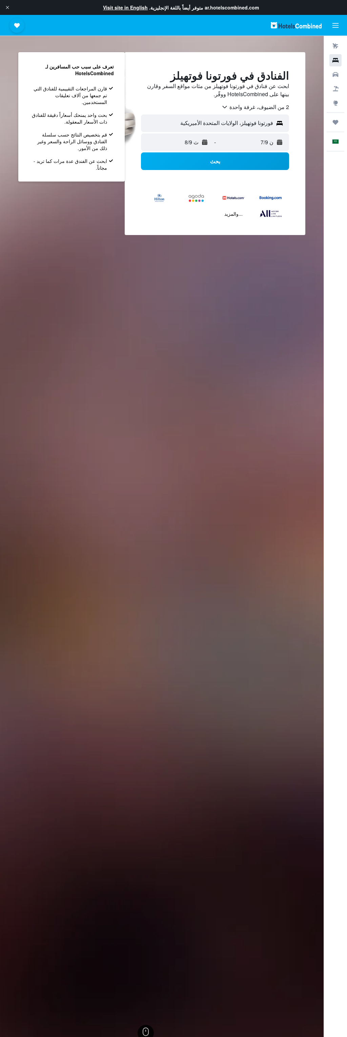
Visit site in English (125, 7)
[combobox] (255, 107)
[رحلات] (335, 122)
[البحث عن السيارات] (335, 74)
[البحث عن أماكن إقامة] (335, 60)
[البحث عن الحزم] (335, 89)
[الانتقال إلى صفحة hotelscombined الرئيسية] (296, 25)
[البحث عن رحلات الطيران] (335, 46)
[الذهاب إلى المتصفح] (335, 103)
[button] (7, 7)
